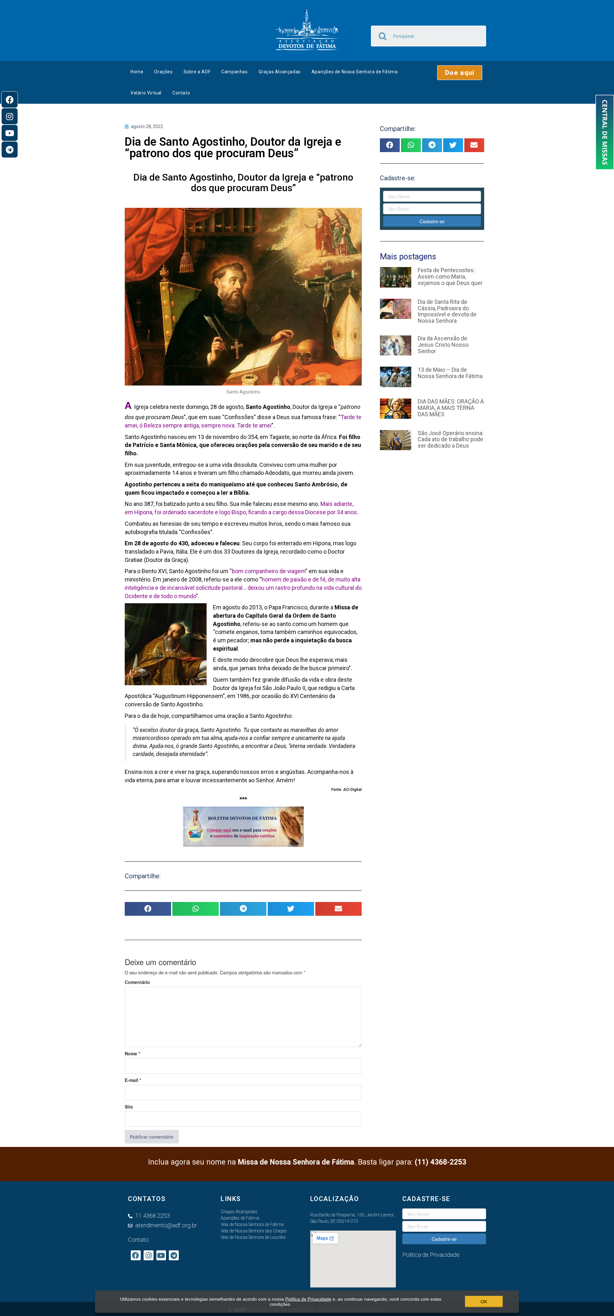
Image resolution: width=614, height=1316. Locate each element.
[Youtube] (9, 133)
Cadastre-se (432, 221)
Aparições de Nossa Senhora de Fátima (354, 71)
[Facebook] (9, 99)
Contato (181, 92)
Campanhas (234, 71)
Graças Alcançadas (280, 71)
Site (129, 1106)
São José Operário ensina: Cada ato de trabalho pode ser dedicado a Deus (451, 439)
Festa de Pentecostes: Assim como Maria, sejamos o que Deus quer (450, 276)
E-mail (133, 1080)
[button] (459, 72)
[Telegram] (9, 149)
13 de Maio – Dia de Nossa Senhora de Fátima (450, 372)
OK (484, 1301)
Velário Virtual (145, 92)
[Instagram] (9, 116)
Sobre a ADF (197, 71)
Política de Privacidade (308, 1299)
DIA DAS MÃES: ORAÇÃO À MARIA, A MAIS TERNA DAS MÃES (451, 408)
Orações (163, 71)
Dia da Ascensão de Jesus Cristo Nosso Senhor (443, 344)
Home (136, 71)
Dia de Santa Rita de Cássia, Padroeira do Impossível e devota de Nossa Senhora (447, 311)
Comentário (137, 982)
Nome (132, 1053)
